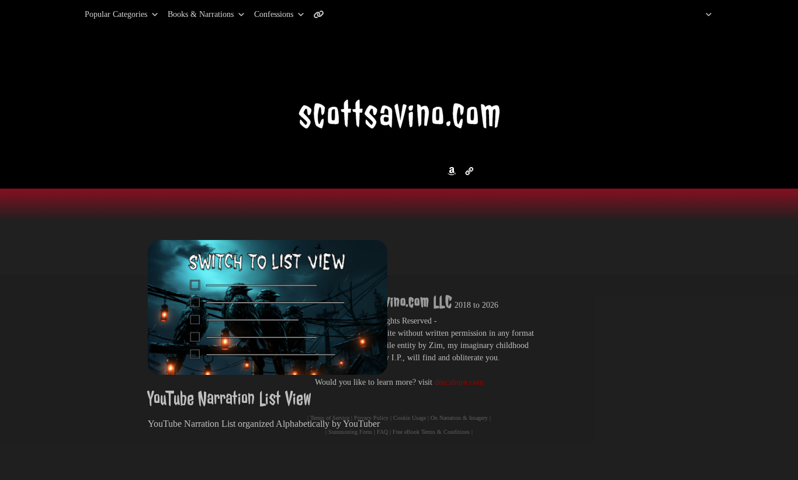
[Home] (694, 14)
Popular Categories (103, 14)
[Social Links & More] (323, 15)
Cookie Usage (409, 418)
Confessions (273, 14)
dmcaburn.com (459, 382)
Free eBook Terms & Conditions (431, 432)
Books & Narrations (201, 14)
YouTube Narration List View (229, 398)
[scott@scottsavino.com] (366, 14)
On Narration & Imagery (459, 418)
